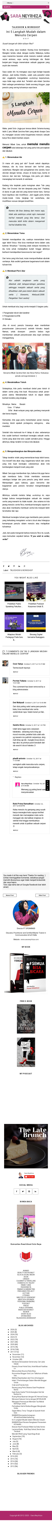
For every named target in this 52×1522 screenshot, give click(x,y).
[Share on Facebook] (3, 566)
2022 (12, 1339)
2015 (12, 1459)
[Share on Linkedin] (19, 566)
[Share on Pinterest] (14, 566)
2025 (12, 1332)
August (15, 1439)
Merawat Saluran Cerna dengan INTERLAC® (29, 1399)
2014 (12, 1461)
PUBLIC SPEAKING (26, 1308)
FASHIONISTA (26, 1287)
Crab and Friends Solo (20, 1385)
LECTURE (26, 1293)
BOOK (26, 1277)
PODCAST (26, 1304)
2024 (12, 1334)
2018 (12, 1349)
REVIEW (26, 1312)
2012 (12, 1466)
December (16, 1354)
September (17, 1436)
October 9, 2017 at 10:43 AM (35, 703)
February (16, 1454)
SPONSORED (26, 1316)
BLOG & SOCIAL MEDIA (26, 1275)
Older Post (42, 895)
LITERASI (26, 1295)
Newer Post (10, 895)
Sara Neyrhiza (26, 784)
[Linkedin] (35, 1191)
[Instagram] (29, 1191)
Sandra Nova (18, 725)
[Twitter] (23, 1191)
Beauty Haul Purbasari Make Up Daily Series (28, 1427)
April (14, 1449)
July (14, 1441)
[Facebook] (16, 1191)
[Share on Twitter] (8, 566)
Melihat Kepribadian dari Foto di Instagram (28, 1378)
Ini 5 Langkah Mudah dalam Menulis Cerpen (28, 1420)
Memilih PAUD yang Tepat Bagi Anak (26, 1434)
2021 (12, 1342)
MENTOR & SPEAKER (26, 1299)
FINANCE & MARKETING (26, 1289)
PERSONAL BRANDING (26, 1301)
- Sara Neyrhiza (36, 1515)
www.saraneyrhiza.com (30, 939)
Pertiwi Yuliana (19, 681)
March (15, 1451)
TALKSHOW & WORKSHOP (26, 27)
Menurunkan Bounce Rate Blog (24, 1371)
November (16, 1357)
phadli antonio (19, 758)
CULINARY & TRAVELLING (26, 1281)
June (14, 1444)
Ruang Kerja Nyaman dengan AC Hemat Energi (30, 1397)
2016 (12, 1456)
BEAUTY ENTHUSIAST (26, 1273)
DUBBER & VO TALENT (26, 1283)
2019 (12, 1347)
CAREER (26, 1279)
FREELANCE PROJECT (26, 1291)
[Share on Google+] (24, 566)
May (14, 1446)
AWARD (26, 1271)
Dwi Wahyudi (18, 702)
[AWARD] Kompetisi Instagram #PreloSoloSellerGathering (23, 1416)
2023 (12, 1337)
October (15, 1359)
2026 (12, 1330)
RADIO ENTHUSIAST (26, 1310)
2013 (12, 1464)
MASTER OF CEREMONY (26, 1297)
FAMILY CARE (26, 1285)
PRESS (26, 1306)
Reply (15, 672)
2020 (12, 1344)
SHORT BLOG (26, 1314)
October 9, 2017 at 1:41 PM (35, 725)
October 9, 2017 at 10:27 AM (34, 664)
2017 (12, 1352)
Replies (18, 777)
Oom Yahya (18, 664)
